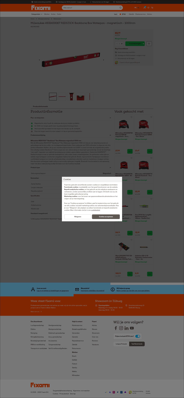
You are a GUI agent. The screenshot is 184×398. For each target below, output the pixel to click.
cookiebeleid (95, 210)
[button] (106, 216)
